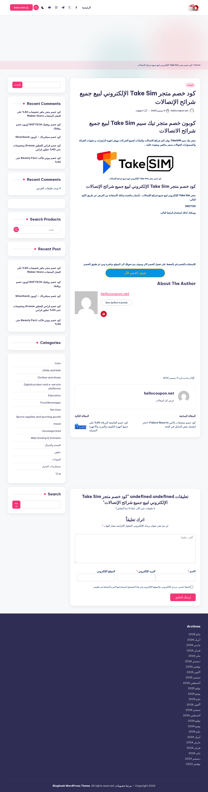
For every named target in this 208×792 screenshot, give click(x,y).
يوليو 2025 (194, 688)
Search (54, 494)
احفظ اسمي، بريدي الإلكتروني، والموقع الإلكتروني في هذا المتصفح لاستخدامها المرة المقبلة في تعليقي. (141, 586)
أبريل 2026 (193, 639)
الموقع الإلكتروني (106, 571)
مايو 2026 (194, 634)
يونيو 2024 (194, 726)
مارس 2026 (193, 645)
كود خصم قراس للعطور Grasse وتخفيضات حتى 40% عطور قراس (37, 147)
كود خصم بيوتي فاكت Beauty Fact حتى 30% (38, 160)
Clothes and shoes (49, 377)
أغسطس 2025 (191, 683)
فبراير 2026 (193, 650)
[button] (21, 7)
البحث (17, 85)
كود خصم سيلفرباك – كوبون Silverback (38, 137)
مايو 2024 (194, 731)
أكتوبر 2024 (193, 704)
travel (57, 424)
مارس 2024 (193, 742)
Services (55, 409)
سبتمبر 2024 (193, 710)
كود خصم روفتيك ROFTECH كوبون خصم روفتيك (38, 126)
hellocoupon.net (115, 293)
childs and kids (51, 370)
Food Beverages (50, 402)
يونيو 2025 (194, 693)
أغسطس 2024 (191, 715)
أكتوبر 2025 (193, 672)
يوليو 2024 (194, 720)
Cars (58, 363)
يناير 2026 (194, 655)
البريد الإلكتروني (145, 571)
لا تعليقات (139, 110)
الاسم (192, 571)
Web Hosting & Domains (46, 438)
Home (197, 65)
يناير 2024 (194, 753)
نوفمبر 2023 (193, 764)
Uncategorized (51, 431)
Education (54, 395)
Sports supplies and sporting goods (38, 416)
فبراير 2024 (193, 747)
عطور (58, 452)
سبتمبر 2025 (193, 677)
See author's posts (116, 302)
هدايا (58, 473)
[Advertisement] (104, 38)
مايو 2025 (194, 699)
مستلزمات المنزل (51, 466)
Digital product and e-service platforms (42, 386)
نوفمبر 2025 (193, 666)
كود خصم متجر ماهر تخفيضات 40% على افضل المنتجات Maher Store (39, 114)
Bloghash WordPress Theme (71, 785)
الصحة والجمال (53, 445)
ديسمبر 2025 (192, 661)
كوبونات (190, 85)
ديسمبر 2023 (192, 758)
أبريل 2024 (193, 737)
